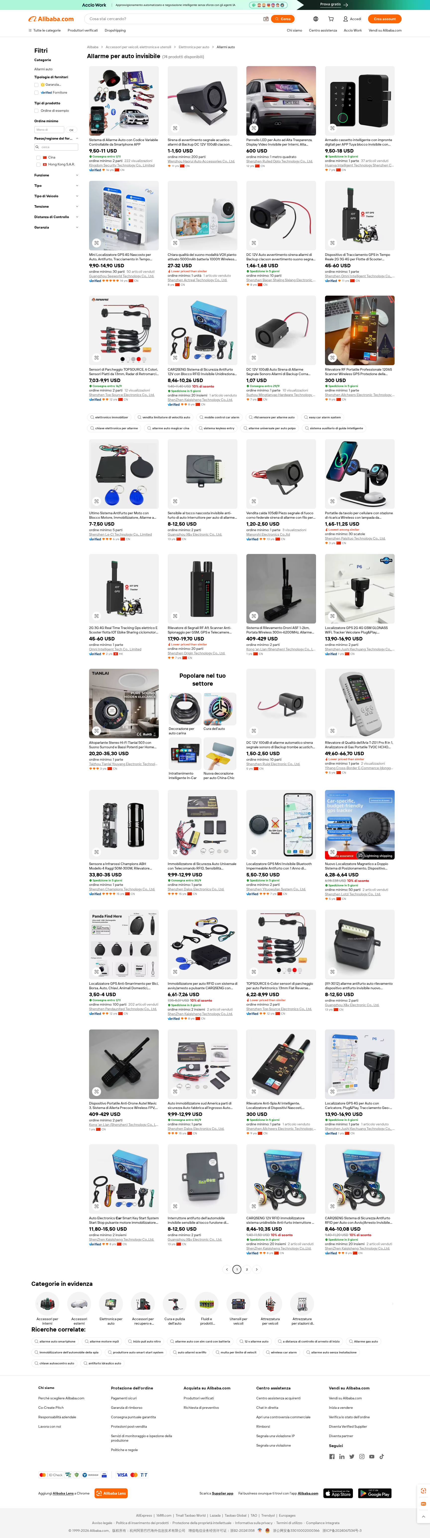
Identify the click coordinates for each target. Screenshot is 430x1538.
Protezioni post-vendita (129, 1426)
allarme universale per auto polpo (272, 428)
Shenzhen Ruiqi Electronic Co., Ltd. (273, 764)
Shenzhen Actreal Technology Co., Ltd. (197, 280)
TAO (254, 1515)
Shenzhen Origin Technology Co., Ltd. (196, 653)
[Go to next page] (256, 1269)
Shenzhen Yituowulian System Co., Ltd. (276, 889)
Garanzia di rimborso (126, 1408)
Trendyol (268, 1515)
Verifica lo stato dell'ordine (349, 1417)
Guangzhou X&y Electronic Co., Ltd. (195, 534)
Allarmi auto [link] (226, 47)
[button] (266, 19)
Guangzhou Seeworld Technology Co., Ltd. (121, 276)
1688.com (163, 1515)
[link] (423, 1490)
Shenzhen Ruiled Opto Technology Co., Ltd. (279, 161)
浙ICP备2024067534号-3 (342, 1531)
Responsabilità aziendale (57, 1417)
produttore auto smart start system (138, 1352)
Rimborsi (263, 1426)
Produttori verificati (199, 1398)
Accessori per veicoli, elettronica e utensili (138, 47)
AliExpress (144, 1515)
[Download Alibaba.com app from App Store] (338, 1493)
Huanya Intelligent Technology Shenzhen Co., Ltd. (360, 165)
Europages (287, 1515)
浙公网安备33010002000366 (296, 1531)
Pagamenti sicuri (124, 1398)
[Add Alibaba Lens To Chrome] (111, 1493)
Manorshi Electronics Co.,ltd (268, 534)
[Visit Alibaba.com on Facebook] (332, 1456)
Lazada (215, 1515)
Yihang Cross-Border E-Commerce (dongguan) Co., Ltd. (360, 768)
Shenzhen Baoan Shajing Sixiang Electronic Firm (281, 280)
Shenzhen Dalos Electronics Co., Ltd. (196, 889)
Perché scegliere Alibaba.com (61, 1398)
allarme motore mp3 (104, 1341)
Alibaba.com (308, 1493)
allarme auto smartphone (57, 1341)
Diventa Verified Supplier (348, 1426)
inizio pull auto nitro (147, 1341)
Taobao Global (235, 1515)
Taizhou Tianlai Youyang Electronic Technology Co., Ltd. (124, 764)
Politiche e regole (124, 1450)
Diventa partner (341, 1436)
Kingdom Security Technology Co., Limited (122, 165)
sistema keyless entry (219, 428)
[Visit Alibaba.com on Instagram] (362, 1456)
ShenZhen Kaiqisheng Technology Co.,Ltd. (200, 400)
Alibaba (92, 47)
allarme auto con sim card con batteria (202, 1341)
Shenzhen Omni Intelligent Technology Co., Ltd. (360, 276)
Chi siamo (46, 1388)
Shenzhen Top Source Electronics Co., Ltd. (122, 395)
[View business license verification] (260, 1530)
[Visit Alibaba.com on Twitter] (352, 1456)
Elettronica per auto (194, 47)
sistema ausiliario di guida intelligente (336, 428)
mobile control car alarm (222, 417)
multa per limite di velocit (239, 1352)
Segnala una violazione (273, 1445)
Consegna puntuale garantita (133, 1417)
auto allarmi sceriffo (192, 1352)
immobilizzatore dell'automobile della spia (69, 1352)
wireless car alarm (284, 1352)
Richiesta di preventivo (201, 1408)
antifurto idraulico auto (105, 1363)
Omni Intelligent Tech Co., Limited (115, 649)
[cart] (332, 20)
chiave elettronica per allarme (116, 428)
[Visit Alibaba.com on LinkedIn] (342, 1456)
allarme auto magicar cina (170, 428)
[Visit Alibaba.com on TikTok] (382, 1456)
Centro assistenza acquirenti (278, 1398)
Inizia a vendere (341, 1408)
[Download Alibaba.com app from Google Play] (375, 1493)
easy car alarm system (325, 417)
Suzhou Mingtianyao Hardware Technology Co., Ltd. (281, 395)
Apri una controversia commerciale (283, 1417)
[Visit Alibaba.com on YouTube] (372, 1456)
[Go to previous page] (226, 1269)
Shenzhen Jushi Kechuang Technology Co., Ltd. (360, 649)
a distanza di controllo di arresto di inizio (311, 1341)
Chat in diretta (267, 1408)
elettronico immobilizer (111, 417)
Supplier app (222, 1493)
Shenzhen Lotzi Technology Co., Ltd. (353, 894)
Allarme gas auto (366, 1341)
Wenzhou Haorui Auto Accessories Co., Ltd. (201, 161)
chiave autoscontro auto (57, 1363)
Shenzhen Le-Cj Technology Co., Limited (120, 534)
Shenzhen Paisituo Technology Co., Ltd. (355, 538)
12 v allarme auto (257, 1341)
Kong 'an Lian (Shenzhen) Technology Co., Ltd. (281, 649)
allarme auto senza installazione (334, 1352)
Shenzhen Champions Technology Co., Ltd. (122, 889)
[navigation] (56, 659)
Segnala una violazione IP (275, 1436)
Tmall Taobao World (191, 1515)
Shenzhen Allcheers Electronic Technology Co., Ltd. (360, 395)
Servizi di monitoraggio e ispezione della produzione (141, 1438)
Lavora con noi (49, 1426)
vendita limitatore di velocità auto (166, 417)
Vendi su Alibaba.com (345, 1398)
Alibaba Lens (63, 1493)
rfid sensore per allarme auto (274, 417)
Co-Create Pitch (51, 1408)
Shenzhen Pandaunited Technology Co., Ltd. (123, 1009)
